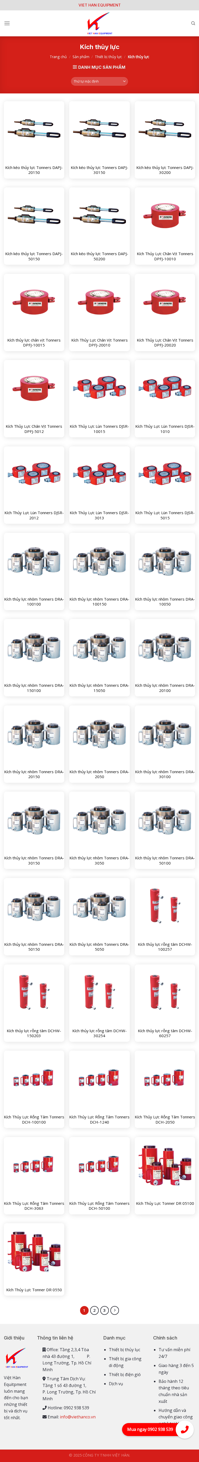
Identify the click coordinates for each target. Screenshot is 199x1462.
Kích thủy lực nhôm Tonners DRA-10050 (165, 602)
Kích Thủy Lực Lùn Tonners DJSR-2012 (34, 515)
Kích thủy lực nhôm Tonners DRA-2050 (99, 774)
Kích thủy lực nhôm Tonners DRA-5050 (99, 947)
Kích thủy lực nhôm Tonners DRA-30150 (34, 860)
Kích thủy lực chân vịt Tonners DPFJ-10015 (34, 343)
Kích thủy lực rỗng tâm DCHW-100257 (165, 947)
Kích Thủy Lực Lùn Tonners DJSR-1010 (165, 429)
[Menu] (7, 23)
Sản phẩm (81, 56)
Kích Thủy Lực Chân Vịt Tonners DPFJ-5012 (34, 429)
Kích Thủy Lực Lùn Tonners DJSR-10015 (99, 429)
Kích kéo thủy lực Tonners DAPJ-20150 (34, 170)
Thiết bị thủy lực (108, 56)
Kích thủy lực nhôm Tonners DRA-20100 (165, 688)
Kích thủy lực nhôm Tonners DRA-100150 (99, 602)
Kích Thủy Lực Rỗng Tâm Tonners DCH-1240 (99, 1119)
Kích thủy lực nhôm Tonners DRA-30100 (165, 774)
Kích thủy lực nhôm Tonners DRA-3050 (99, 860)
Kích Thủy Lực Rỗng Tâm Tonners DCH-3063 (34, 1206)
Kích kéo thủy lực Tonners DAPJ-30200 (165, 170)
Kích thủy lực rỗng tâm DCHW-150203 (34, 1033)
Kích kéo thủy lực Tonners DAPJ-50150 (34, 256)
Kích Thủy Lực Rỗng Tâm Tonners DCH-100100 (34, 1119)
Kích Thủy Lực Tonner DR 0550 (34, 1289)
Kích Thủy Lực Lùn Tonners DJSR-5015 (165, 515)
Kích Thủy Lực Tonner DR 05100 (165, 1203)
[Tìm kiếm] (193, 23)
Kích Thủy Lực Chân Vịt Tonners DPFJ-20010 (99, 343)
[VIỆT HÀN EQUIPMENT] (99, 23)
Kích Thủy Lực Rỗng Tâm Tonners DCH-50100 (99, 1206)
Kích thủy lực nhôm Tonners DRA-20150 (34, 774)
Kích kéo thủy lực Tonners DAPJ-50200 (99, 256)
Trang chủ (58, 56)
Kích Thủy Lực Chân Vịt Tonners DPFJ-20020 (165, 343)
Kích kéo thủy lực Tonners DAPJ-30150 (99, 170)
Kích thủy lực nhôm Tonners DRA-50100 (165, 860)
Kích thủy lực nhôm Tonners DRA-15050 (99, 688)
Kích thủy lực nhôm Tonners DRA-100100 (34, 602)
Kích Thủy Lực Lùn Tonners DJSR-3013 (99, 515)
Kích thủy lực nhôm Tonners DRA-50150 (34, 947)
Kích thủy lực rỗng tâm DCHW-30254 (99, 1033)
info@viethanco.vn (78, 1417)
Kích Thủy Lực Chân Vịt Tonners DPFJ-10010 (165, 256)
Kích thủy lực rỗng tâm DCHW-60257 (165, 1033)
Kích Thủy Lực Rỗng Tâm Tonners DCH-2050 (165, 1119)
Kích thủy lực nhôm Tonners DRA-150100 (34, 688)
